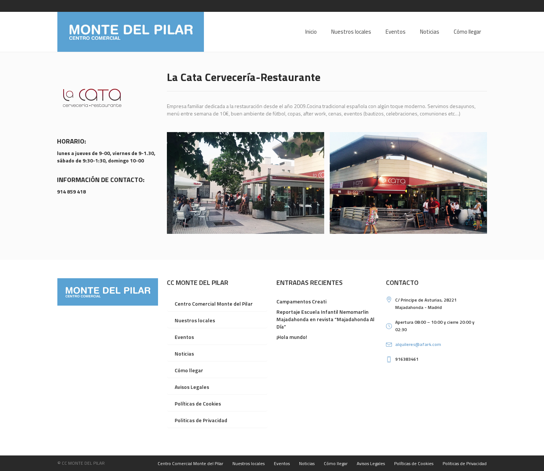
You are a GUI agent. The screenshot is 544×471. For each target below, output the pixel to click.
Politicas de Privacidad (201, 420)
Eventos (184, 337)
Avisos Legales (192, 387)
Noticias (184, 353)
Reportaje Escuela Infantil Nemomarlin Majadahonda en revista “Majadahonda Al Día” (325, 319)
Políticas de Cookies (198, 403)
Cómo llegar (189, 370)
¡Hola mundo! (291, 337)
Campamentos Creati (301, 301)
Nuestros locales (195, 320)
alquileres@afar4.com (418, 344)
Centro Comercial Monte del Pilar (214, 303)
